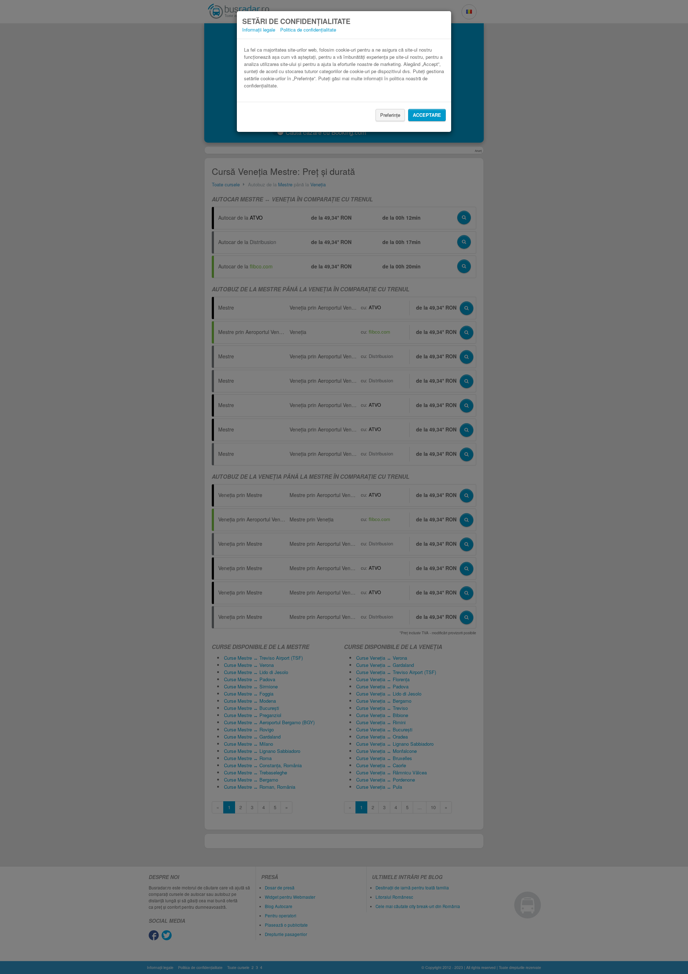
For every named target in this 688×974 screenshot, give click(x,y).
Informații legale (258, 29)
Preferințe (390, 114)
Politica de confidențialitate (308, 29)
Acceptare (427, 114)
